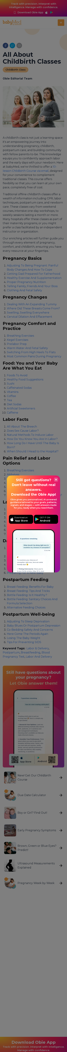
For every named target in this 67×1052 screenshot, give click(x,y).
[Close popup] (56, 480)
